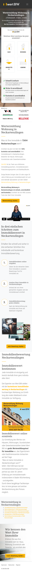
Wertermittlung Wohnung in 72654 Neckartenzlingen (17, 511)
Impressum (4, 565)
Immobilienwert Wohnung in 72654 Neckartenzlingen (17, 512)
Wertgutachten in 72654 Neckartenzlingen (14, 514)
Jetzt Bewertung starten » (16, 346)
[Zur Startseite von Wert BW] (12, 4)
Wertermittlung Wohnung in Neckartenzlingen (15, 182)
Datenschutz (11, 565)
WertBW (3, 164)
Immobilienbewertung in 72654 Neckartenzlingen (16, 507)
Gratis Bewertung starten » (15, 556)
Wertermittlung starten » (10, 201)
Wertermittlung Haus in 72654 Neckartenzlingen (16, 509)
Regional (18, 565)
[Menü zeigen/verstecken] (27, 4)
